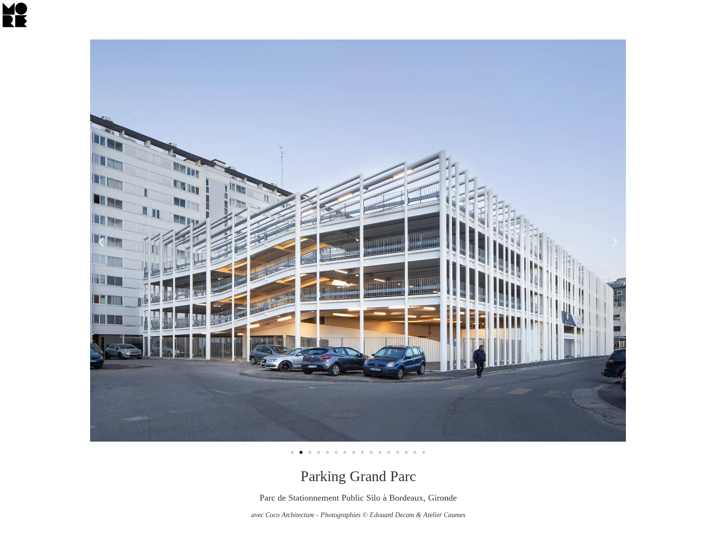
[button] (101, 242)
